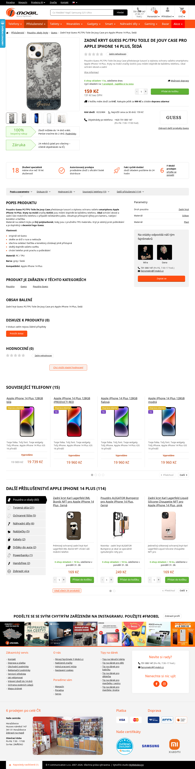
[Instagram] (164, 684)
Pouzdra (10, 286)
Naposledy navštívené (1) (25, 764)
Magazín (22, 2)
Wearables (73, 24)
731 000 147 (157, 267)
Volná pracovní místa (65, 666)
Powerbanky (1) (23, 555)
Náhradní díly (129, 24)
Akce (177, 24)
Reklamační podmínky (19, 670)
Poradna (10, 2)
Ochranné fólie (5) (24, 515)
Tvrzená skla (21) (23, 507)
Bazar (165, 24)
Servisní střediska (17, 673)
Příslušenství (35, 24)
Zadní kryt (184, 209)
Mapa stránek (15, 688)
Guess (54, 32)
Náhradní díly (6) (23, 523)
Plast (186, 222)
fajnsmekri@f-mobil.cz (152, 270)
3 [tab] (99, 475)
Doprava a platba (16, 662)
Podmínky (71, 133)
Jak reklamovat (15, 677)
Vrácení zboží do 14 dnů (20, 681)
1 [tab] (92, 475)
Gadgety (93, 24)
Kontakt (64, 2)
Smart (109, 24)
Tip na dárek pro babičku (110, 668)
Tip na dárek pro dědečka (110, 675)
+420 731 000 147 (126, 121)
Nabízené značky (63, 662)
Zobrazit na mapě (15, 732)
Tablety (55, 24)
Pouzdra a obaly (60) (26, 499)
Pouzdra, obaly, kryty (37, 32)
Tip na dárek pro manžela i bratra (110, 689)
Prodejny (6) (37, 2)
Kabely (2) (19, 539)
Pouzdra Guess (40, 286)
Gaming (150, 24)
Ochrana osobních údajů (20, 684)
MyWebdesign (136, 764)
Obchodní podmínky (18, 666)
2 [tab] (96, 475)
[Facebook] (156, 684)
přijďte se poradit (171, 173)
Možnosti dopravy (180, 80)
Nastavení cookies (64, 670)
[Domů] (6, 32)
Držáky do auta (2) (24, 547)
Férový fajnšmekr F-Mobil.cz (69, 659)
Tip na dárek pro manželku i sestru (111, 682)
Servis (58, 693)
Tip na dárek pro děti (113, 662)
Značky (53, 2)
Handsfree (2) (21, 563)
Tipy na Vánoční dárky (113, 659)
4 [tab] (103, 475)
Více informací (91, 72)
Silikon (185, 215)
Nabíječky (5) (21, 531)
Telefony (14, 24)
